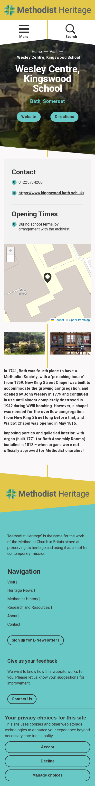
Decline (48, 761)
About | (13, 616)
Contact (13, 624)
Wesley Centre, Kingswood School (48, 57)
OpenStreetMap (79, 320)
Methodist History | (23, 599)
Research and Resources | (29, 607)
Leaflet (59, 320)
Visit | (12, 582)
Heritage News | (21, 590)
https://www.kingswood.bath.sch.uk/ (51, 193)
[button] (24, 29)
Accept (47, 747)
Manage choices (47, 775)
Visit (53, 51)
